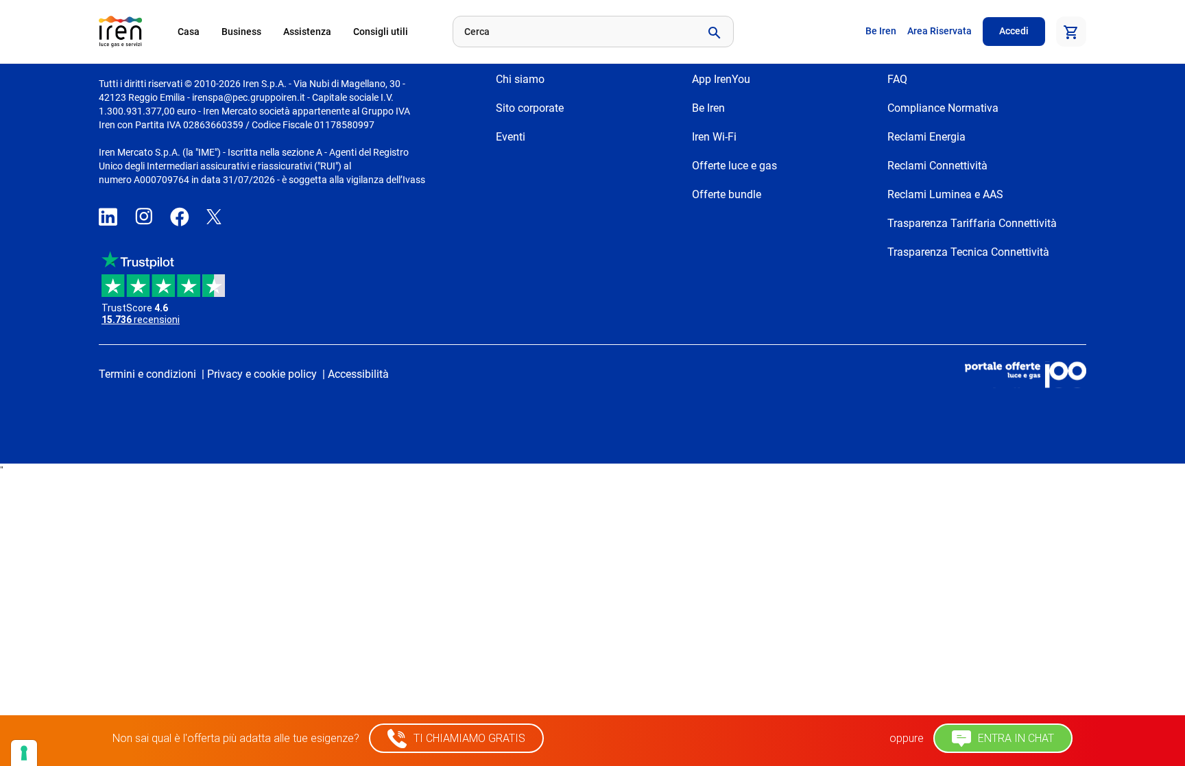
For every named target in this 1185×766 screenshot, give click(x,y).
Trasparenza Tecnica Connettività (968, 252)
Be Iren (880, 30)
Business (241, 31)
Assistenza (307, 31)
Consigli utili (380, 31)
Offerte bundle (726, 194)
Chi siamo (520, 79)
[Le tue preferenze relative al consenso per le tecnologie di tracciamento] (24, 753)
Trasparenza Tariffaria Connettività (972, 223)
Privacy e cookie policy (262, 374)
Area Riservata (939, 30)
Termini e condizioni (147, 374)
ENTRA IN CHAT (1014, 738)
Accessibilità (358, 374)
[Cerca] (713, 31)
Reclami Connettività (937, 165)
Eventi (510, 136)
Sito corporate (530, 108)
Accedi (1014, 30)
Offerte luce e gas (734, 165)
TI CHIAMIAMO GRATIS (468, 738)
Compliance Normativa (942, 108)
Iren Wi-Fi (714, 136)
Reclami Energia (926, 136)
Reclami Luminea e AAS (945, 194)
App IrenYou (721, 79)
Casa (189, 31)
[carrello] (1071, 31)
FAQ (897, 79)
